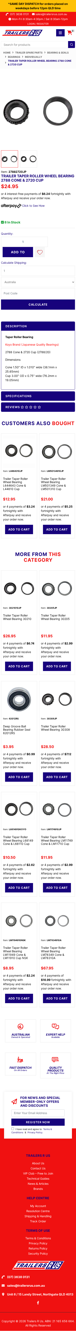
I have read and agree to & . (31, 1131)
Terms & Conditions (38, 1238)
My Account (38, 1206)
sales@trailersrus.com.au (52, 14)
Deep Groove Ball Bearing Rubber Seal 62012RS (16, 730)
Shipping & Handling (38, 1216)
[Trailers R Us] (22, 32)
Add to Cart (18, 253)
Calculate (38, 304)
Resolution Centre (38, 1211)
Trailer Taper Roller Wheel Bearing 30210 (17, 617)
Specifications (18, 396)
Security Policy (38, 1253)
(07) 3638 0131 (20, 14)
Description (16, 326)
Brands (38, 1188)
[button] (40, 252)
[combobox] (38, 44)
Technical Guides (38, 1178)
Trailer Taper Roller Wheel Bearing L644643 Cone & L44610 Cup (15, 484)
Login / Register (38, 23)
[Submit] (71, 44)
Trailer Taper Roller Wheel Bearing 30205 (55, 617)
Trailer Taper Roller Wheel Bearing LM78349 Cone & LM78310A (53, 953)
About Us (38, 1163)
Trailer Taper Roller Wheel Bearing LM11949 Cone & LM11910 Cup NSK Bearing (15, 954)
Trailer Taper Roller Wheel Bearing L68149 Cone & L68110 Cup (18, 840)
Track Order (38, 1221)
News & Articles (38, 1183)
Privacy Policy (35, 1132)
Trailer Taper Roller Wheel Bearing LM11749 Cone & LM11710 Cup (57, 840)
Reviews (13, 407)
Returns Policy (38, 1248)
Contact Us (38, 1168)
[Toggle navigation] (60, 32)
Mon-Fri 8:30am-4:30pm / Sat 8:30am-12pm (39, 19)
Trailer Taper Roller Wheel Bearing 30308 (55, 728)
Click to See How (33, 205)
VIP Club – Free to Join (38, 1173)
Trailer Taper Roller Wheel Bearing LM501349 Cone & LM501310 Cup (53, 484)
